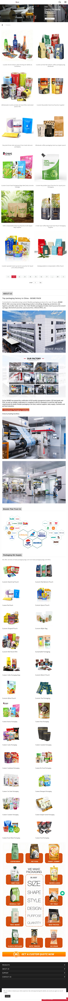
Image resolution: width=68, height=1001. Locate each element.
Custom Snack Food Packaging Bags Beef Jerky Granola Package (17, 186)
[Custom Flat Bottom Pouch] (44, 579)
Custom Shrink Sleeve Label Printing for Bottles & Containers (17, 65)
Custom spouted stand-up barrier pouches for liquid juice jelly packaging (17, 266)
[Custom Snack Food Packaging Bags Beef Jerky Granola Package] (17, 166)
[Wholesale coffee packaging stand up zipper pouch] (50, 126)
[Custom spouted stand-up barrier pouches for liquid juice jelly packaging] (17, 247)
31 (58, 277)
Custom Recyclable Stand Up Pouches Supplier (50, 105)
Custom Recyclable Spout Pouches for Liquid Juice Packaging (50, 186)
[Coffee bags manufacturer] (11, 672)
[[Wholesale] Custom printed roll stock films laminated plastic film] (17, 86)
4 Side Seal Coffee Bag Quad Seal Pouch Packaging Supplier (51, 226)
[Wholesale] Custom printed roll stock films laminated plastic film (17, 105)
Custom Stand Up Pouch (10, 582)
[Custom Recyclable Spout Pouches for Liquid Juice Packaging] (50, 166)
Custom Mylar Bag (41, 628)
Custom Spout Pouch (42, 605)
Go (40, 282)
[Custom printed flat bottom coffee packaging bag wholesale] (50, 46)
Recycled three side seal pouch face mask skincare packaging (17, 146)
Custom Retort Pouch (42, 675)
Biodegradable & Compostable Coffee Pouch (50, 266)
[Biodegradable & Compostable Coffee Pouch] (50, 247)
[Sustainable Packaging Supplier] (44, 649)
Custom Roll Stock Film (9, 652)
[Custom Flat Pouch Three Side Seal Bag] (11, 602)
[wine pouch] (11, 695)
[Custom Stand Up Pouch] (11, 579)
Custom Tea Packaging (42, 698)
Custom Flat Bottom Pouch (44, 582)
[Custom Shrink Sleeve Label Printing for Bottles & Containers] (17, 46)
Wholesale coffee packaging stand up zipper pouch (50, 145)
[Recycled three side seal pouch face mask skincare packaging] (17, 126)
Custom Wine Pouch (9, 698)
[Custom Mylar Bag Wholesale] (44, 626)
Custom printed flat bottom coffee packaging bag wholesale (50, 65)
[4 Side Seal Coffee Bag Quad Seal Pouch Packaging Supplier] (50, 207)
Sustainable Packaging (42, 652)
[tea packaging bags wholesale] (44, 695)
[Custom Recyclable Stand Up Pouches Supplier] (50, 86)
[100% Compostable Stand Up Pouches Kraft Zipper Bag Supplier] (17, 207)
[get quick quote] (34, 954)
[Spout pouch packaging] (44, 602)
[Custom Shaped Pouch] (11, 626)
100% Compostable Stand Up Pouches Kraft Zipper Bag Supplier (17, 226)
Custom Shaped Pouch (10, 628)
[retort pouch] (44, 672)
